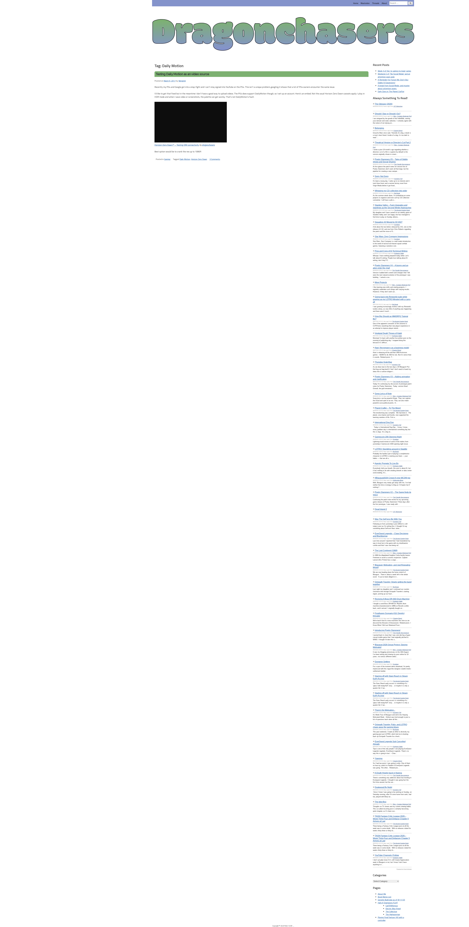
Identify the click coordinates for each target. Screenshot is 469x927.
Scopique (397, 224)
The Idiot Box (380, 802)
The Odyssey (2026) (383, 104)
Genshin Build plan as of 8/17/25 (391, 899)
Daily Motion (185, 159)
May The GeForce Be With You (388, 519)
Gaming (167, 159)
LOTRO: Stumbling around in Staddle (391, 449)
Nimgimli (182, 80)
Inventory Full (398, 178)
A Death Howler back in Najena (388, 773)
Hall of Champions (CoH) (388, 902)
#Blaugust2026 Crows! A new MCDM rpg (392, 478)
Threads (375, 3)
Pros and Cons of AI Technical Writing (391, 251)
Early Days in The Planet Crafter (391, 91)
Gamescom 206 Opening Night (388, 437)
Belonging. (379, 128)
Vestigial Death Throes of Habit (388, 333)
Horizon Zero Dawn (199, 159)
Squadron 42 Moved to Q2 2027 (388, 222)
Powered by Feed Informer (404, 869)
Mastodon (365, 3)
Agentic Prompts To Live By (387, 463)
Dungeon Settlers (382, 662)
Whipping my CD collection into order (391, 191)
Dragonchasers (283, 34)
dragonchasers (208, 145)
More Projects (381, 282)
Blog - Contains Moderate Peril (402, 116)
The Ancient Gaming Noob (402, 210)
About (384, 3)
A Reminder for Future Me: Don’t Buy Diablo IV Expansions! (393, 81)
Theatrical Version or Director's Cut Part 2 (393, 142)
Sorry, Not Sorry (382, 176)
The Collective (391, 911)
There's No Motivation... (385, 710)
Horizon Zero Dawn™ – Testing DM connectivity (177, 145)
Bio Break (397, 193)
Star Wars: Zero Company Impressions (391, 236)
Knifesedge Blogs (398, 480)
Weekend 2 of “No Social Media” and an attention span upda (394, 75)
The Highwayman (393, 914)
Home (355, 3)
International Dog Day (384, 422)
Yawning (378, 758)
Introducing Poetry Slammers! (387, 630)
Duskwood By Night (383, 787)
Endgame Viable (399, 253)
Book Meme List (384, 896)
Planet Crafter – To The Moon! (388, 408)
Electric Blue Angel (393, 908)
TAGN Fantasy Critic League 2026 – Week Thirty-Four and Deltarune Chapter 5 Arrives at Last (391, 838)
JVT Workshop (398, 106)
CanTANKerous (392, 905)
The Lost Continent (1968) (386, 550)
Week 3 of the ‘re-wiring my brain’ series (394, 70)
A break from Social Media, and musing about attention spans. (394, 87)
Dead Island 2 (381, 509)
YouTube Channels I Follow (387, 855)
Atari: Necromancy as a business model (392, 348)
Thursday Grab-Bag (383, 362)
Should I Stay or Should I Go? (387, 114)
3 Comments (214, 159)
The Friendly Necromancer (402, 164)
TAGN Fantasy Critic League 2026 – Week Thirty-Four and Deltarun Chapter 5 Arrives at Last (391, 818)
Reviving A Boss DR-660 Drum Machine (392, 599)
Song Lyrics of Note (383, 393)
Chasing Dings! (398, 130)
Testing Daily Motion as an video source (182, 74)
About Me (382, 893)
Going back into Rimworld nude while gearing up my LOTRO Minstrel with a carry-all (392, 299)
